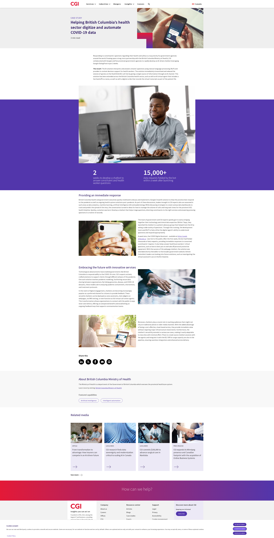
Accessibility (156, 516)
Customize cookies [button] (240, 529)
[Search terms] (149, 4)
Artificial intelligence (89, 400)
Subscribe (181, 514)
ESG (102, 519)
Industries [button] (103, 4)
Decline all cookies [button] (240, 533)
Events (128, 519)
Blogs (128, 512)
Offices (103, 516)
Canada (198, 4)
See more (75, 475)
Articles (129, 509)
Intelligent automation (111, 400)
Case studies (130, 516)
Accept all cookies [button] (240, 524)
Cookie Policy (11, 536)
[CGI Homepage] (75, 3)
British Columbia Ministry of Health (109, 388)
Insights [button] (128, 4)
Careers (140, 4)
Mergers (117, 4)
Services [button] (90, 4)
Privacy (154, 512)
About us (104, 509)
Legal (154, 509)
